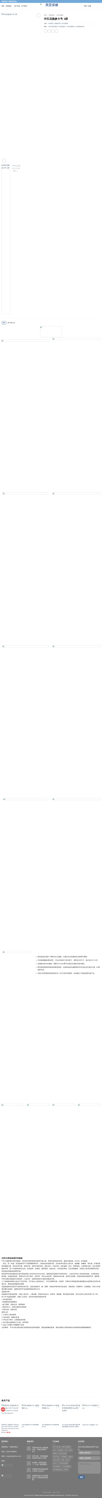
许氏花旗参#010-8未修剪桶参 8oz (50, 1425)
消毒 (62, 1460)
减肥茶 (55, 1453)
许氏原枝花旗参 (52, 26)
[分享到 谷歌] (16, 1378)
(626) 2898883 (11, 1451)
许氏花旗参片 (62, 26)
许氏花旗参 (59, 15)
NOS (54, 1450)
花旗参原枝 (57, 23)
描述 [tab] (4, 322)
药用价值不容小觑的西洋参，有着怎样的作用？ (40, 1449)
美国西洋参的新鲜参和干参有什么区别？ (40, 1470)
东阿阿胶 (60, 1450)
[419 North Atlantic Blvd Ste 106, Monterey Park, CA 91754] (88, 1)
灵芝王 (68, 1460)
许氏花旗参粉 (71, 26)
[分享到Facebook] (45, 31)
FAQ (58, 1492)
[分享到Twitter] (49, 31)
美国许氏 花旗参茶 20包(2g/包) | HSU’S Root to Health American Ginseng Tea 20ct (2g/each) (10, 1427)
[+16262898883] (100, 1)
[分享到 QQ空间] (46, 1362)
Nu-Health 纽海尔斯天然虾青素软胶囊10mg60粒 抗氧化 (71, 1425)
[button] (87, 6)
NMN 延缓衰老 (66, 1447)
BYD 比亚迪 (56, 1447)
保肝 (70, 1450)
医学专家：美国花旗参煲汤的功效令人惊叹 (40, 1457)
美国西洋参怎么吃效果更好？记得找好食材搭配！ (40, 1477)
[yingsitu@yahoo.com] (92, 1)
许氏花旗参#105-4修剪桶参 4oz (30, 1425)
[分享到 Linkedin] (46, 1378)
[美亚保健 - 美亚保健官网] (51, 6)
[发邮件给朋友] (53, 31)
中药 (66, 1450)
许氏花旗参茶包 (79, 26)
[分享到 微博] (16, 1362)
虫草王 (55, 1463)
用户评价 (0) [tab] (11, 322)
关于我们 (24, 6)
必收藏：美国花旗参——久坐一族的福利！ (40, 1463)
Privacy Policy (47, 1492)
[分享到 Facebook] (46, 1346)
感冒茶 (70, 1457)
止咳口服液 (56, 1460)
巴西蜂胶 (64, 1457)
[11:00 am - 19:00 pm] (96, 1)
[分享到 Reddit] (76, 1378)
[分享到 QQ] (16, 1346)
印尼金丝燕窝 (63, 1453)
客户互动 (17, 6)
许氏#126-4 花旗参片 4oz (90, 1425)
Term (53, 1492)
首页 (2, 6)
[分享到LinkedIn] (56, 31)
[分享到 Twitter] (76, 1346)
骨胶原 (66, 1469)
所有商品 (8, 6)
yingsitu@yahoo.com (13, 1456)
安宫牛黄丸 (56, 1457)
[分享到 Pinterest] (16, 1393)
